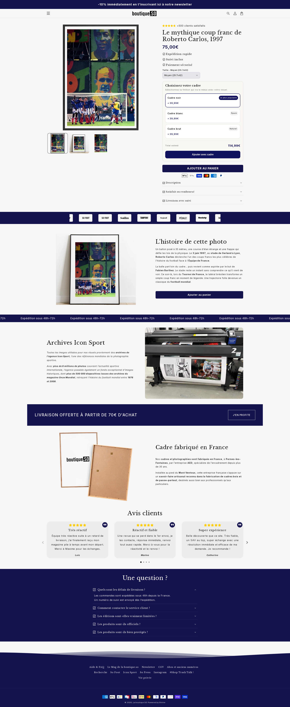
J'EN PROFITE (242, 414)
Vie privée (145, 677)
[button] (228, 13)
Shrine (162, 702)
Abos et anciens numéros (182, 667)
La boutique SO (140, 702)
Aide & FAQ (96, 667)
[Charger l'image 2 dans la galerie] (79, 143)
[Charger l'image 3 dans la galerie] (101, 143)
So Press (145, 672)
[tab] (141, 562)
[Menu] (48, 13)
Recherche (100, 672)
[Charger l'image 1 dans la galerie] (58, 143)
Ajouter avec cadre (203, 154)
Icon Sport (130, 672)
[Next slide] (247, 542)
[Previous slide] (43, 542)
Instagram (160, 672)
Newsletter (148, 667)
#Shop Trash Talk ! (182, 672)
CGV (161, 667)
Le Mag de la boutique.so (123, 667)
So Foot (115, 672)
